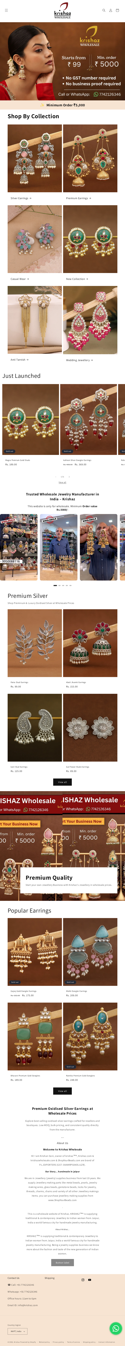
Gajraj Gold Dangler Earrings (23, 991)
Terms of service (73, 1342)
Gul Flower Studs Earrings (77, 767)
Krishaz (17, 1342)
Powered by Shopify (28, 1342)
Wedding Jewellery (78, 360)
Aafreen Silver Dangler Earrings (77, 460)
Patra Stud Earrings (19, 682)
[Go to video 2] (59, 585)
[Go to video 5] (70, 585)
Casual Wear (18, 279)
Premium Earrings (77, 198)
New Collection (75, 279)
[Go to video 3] (63, 585)
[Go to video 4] (67, 585)
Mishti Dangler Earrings (76, 991)
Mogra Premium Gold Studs (17, 460)
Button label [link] (62, 1262)
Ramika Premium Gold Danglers (80, 1076)
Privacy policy (58, 1342)
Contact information (106, 1342)
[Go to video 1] (55, 585)
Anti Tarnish (18, 359)
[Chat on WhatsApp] (116, 1328)
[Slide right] (69, 476)
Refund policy (44, 1342)
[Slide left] (55, 476)
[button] (6, 10)
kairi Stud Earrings (19, 767)
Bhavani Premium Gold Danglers (25, 1076)
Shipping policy (89, 1342)
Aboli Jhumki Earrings (76, 682)
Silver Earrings (19, 198)
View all (62, 482)
